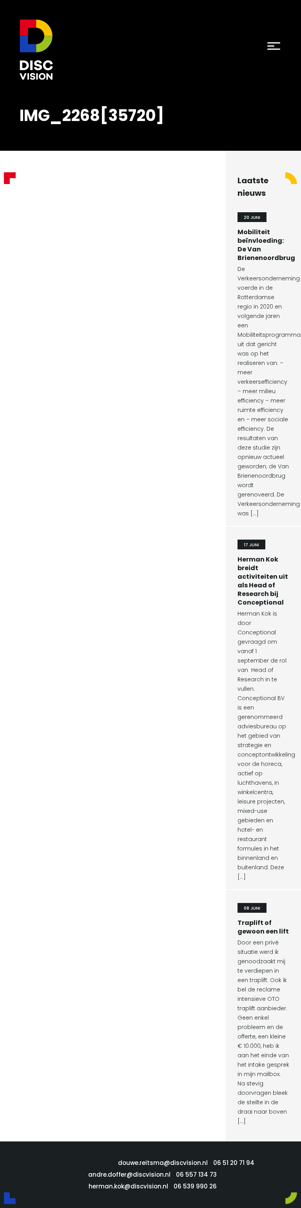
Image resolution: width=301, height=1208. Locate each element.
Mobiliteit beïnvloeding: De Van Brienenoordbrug (266, 245)
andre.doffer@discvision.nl (129, 1174)
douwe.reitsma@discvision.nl (163, 1163)
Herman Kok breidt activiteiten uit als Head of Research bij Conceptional (263, 581)
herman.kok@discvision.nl (128, 1186)
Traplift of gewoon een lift (263, 927)
